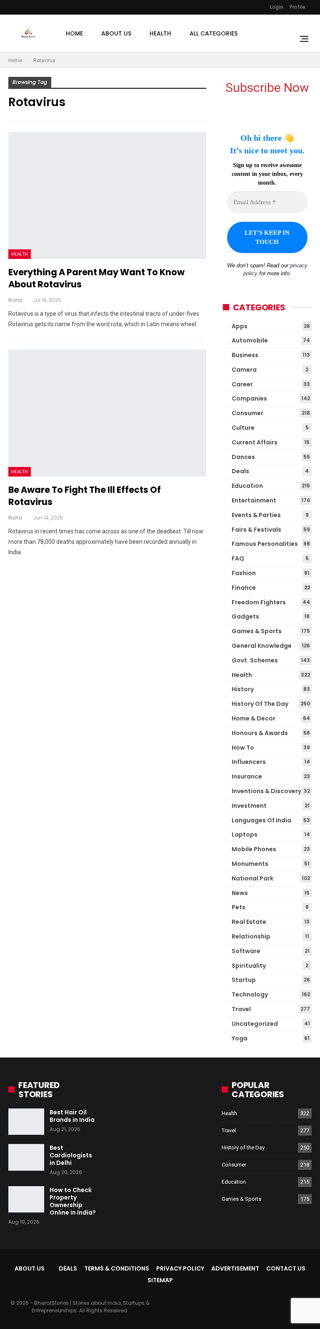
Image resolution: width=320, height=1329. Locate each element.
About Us (116, 33)
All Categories (214, 33)
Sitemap (160, 1280)
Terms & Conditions (116, 1268)
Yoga (240, 1038)
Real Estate (249, 922)
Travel (241, 1009)
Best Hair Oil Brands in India (72, 1116)
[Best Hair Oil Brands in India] (26, 1121)
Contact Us (285, 1268)
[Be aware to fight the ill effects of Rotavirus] (107, 413)
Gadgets (245, 616)
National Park (252, 878)
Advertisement (235, 1268)
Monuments (250, 864)
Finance (244, 587)
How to (243, 747)
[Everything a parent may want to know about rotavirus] (107, 195)
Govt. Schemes (255, 660)
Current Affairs (255, 442)
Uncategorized (255, 1024)
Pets (238, 907)
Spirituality (249, 965)
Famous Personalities (265, 544)
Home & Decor (253, 718)
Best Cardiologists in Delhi (71, 1155)
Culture (243, 428)
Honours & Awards (260, 733)
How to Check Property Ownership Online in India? (73, 1201)
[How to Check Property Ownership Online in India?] (26, 1199)
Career (242, 384)
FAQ (238, 558)
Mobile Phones (254, 849)
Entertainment (254, 500)
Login (276, 6)
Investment (249, 805)
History (243, 689)
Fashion (244, 573)
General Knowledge (262, 646)
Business (245, 355)
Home (74, 33)
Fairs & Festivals (256, 529)
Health (160, 33)
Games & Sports (257, 631)
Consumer (247, 413)
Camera (244, 369)
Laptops (245, 834)
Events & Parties (256, 515)
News (240, 893)
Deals (240, 471)
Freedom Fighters (259, 602)
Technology (250, 994)
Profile (297, 6)
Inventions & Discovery (266, 791)
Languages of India (261, 820)
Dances (243, 457)
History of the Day (260, 704)
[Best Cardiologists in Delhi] (26, 1157)
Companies (249, 398)
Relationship (251, 936)
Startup (244, 980)
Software (246, 951)
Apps (240, 326)
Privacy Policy (180, 1268)
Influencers (249, 762)
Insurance (247, 776)
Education (247, 486)
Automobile (250, 340)
